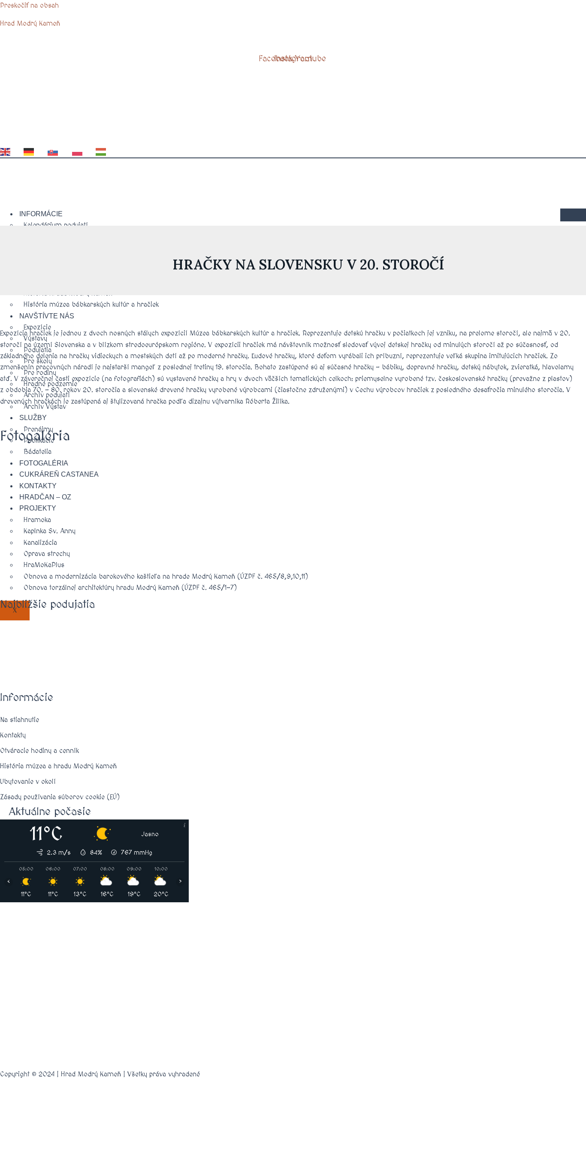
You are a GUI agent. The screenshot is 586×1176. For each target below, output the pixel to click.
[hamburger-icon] (573, 215)
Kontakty (13, 735)
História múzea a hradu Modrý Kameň (58, 766)
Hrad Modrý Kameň (30, 23)
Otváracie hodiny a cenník (39, 751)
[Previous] (10, 491)
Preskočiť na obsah (29, 5)
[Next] (564, 491)
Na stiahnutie (19, 720)
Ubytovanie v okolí (28, 782)
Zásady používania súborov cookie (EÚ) (60, 797)
